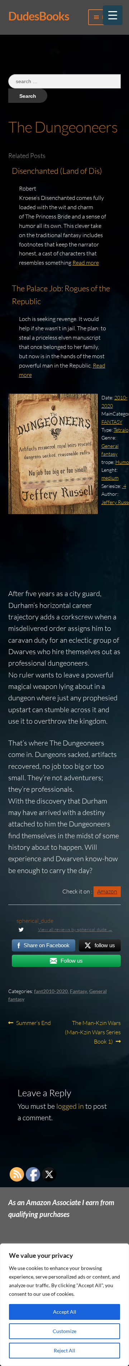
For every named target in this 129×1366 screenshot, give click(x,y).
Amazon (107, 891)
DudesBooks (38, 16)
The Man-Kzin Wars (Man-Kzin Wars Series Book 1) (93, 1032)
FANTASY (111, 422)
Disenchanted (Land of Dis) (57, 171)
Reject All (64, 1350)
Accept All (64, 1312)
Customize (64, 1331)
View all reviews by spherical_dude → (75, 929)
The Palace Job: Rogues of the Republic (61, 294)
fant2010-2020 (51, 991)
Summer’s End (33, 1023)
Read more (85, 262)
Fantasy (78, 991)
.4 (124, 486)
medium (110, 478)
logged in (70, 1106)
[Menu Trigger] (113, 15)
